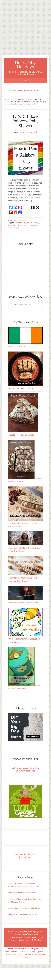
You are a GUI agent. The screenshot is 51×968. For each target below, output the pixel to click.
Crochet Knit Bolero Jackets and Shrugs (24, 908)
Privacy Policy (24, 932)
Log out (25, 942)
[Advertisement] (25, 25)
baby (20, 223)
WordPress (38, 940)
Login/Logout (33, 934)
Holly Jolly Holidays (25, 65)
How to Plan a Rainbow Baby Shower (25, 121)
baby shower (27, 223)
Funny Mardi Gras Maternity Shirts (22, 914)
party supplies (22, 225)
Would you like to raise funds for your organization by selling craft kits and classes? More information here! (25, 954)
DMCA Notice (12, 932)
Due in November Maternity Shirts (22, 893)
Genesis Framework (26, 940)
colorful (35, 223)
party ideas (12, 225)
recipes (17, 228)
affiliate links (20, 99)
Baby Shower (22, 220)
